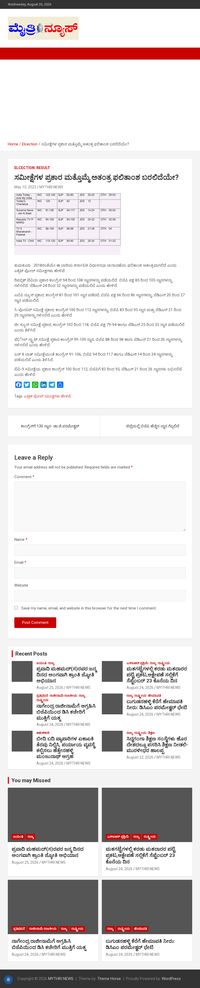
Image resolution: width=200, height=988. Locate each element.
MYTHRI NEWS (51, 187)
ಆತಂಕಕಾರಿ (42, 733)
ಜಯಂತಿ (41, 663)
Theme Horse (109, 978)
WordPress (171, 978)
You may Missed (31, 780)
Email (20, 562)
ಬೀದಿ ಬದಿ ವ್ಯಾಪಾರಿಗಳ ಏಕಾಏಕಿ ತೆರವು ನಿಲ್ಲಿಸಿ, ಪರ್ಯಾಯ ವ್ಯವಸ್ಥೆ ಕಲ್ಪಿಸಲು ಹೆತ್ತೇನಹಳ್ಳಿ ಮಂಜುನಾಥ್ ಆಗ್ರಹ (65, 747)
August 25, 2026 (49, 687)
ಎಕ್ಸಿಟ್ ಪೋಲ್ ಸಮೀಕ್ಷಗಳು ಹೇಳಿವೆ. (48, 396)
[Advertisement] (100, 102)
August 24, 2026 (140, 687)
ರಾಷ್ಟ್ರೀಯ (164, 663)
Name (20, 539)
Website (21, 585)
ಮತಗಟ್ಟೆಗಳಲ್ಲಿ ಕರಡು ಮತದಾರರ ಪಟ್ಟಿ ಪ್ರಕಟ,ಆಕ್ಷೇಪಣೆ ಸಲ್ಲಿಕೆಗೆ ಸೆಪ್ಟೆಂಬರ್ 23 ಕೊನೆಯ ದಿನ (157, 675)
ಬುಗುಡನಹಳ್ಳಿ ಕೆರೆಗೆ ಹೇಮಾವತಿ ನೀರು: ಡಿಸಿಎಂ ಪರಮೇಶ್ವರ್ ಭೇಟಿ (157, 704)
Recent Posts (31, 654)
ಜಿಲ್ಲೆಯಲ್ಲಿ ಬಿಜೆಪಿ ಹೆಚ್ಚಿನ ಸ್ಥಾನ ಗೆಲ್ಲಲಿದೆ (152, 426)
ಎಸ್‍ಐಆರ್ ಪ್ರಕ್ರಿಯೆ (137, 663)
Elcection (24, 168)
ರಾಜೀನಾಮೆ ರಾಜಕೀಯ (63, 695)
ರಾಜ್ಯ (51, 663)
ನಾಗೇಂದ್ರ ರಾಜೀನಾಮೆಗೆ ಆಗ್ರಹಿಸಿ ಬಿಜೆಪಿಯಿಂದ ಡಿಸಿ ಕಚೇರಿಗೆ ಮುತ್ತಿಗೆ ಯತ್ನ (66, 712)
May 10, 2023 (25, 187)
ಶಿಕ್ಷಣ (151, 733)
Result (43, 168)
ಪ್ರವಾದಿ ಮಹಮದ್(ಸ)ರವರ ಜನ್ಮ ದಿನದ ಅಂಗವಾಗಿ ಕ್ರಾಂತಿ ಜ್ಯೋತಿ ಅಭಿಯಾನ (66, 675)
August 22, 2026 (140, 757)
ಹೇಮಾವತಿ (154, 695)
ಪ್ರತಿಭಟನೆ (42, 695)
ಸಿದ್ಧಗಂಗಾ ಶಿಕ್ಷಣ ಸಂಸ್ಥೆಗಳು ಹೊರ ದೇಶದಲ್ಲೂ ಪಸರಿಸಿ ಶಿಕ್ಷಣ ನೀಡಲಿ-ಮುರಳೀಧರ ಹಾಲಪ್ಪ (157, 745)
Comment (24, 476)
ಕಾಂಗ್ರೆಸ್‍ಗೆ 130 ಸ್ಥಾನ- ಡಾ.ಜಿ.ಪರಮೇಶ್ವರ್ (50, 426)
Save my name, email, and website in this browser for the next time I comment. (89, 608)
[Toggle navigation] (14, 54)
